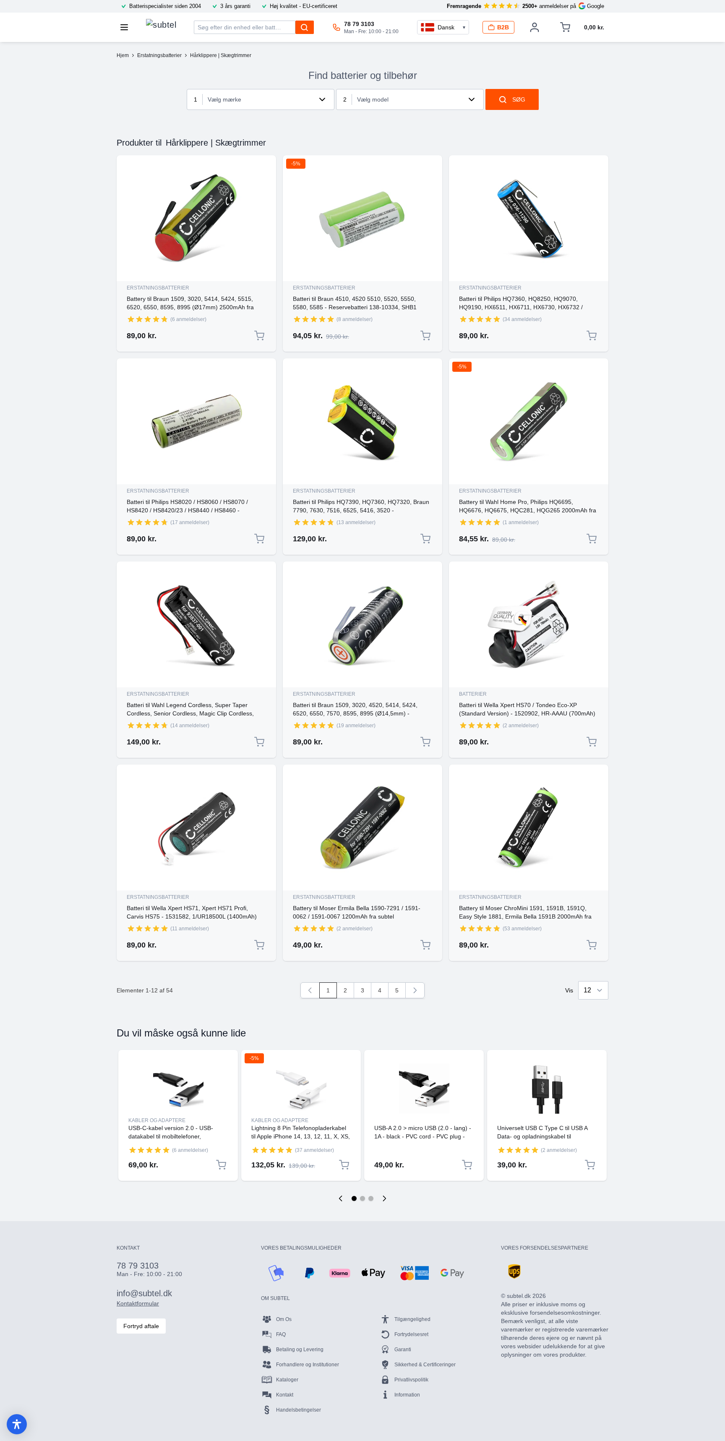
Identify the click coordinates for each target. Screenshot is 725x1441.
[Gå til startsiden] (161, 25)
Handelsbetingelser (298, 1410)
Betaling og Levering (299, 1349)
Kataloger (287, 1380)
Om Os (284, 1319)
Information (407, 1395)
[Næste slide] (384, 1198)
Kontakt (284, 1395)
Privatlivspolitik (411, 1380)
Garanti (402, 1349)
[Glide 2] (362, 1198)
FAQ (281, 1334)
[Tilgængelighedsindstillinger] (17, 1424)
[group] (148, 319)
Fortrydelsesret (411, 1334)
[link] (310, 990)
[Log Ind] (534, 27)
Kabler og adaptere (156, 1120)
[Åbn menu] (127, 27)
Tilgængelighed (412, 1319)
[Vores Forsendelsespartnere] (514, 1271)
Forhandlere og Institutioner (307, 1365)
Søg (518, 99)
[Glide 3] (371, 1198)
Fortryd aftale (141, 1326)
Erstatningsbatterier (158, 288)
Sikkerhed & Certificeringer (425, 1365)
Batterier (473, 694)
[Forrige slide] (340, 1198)
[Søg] (304, 27)
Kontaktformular (138, 1303)
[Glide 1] (354, 1198)
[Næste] (415, 990)
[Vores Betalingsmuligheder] (276, 1273)
